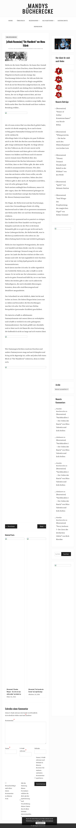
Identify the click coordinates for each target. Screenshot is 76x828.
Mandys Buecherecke (36, 48)
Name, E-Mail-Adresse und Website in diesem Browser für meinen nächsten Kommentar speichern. (41, 768)
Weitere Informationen (47, 821)
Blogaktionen (47, 21)
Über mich (21, 21)
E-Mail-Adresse (23, 750)
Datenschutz (63, 21)
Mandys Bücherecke (38, 8)
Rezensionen (33, 21)
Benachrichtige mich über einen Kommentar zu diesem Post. (10, 792)
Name (7, 748)
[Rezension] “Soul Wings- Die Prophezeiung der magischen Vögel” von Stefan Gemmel (62, 205)
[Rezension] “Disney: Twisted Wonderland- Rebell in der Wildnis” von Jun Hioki (61, 165)
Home (10, 21)
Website (37, 748)
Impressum (38, 26)
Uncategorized (11, 37)
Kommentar (10, 720)
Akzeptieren (40, 823)
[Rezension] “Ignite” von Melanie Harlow (62, 185)
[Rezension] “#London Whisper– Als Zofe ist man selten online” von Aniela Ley (14, 691)
